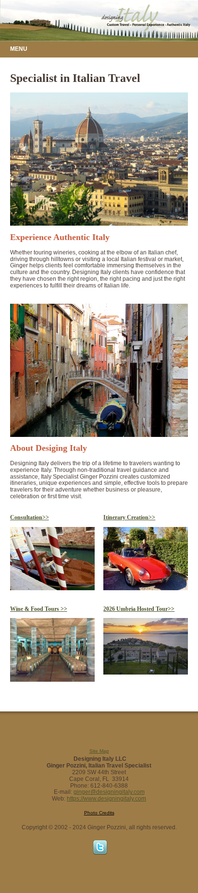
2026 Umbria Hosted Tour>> (138, 609)
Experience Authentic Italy (60, 237)
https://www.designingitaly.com (106, 798)
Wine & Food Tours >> (38, 609)
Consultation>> (29, 518)
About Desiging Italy (48, 448)
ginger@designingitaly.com (109, 792)
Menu (18, 49)
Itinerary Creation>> (129, 518)
